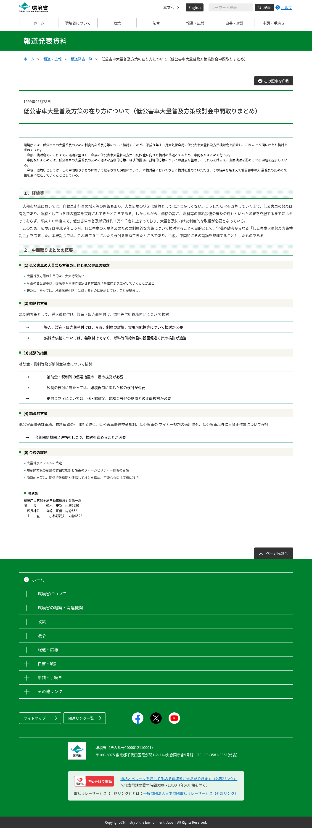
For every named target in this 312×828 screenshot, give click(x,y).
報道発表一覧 (82, 59)
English (194, 7)
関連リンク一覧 (81, 718)
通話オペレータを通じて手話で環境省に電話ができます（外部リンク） (178, 778)
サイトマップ (35, 718)
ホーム (38, 23)
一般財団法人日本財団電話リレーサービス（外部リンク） (190, 793)
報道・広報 (52, 59)
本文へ (168, 7)
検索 (267, 7)
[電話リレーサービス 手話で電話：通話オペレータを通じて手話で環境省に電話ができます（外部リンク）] (94, 781)
